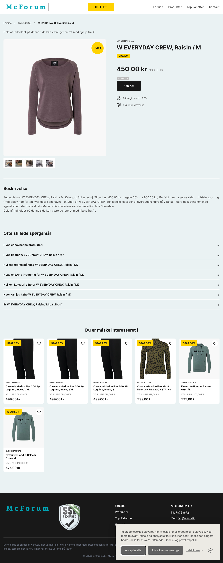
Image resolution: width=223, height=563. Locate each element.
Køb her (129, 86)
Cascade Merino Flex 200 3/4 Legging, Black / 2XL (23, 388)
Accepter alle (133, 550)
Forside (158, 7)
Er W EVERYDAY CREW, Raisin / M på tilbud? (33, 304)
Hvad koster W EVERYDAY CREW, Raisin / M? (33, 255)
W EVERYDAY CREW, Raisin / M (55, 22)
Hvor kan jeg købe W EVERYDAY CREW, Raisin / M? (37, 294)
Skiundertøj (24, 22)
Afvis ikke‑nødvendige (165, 550)
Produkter (175, 7)
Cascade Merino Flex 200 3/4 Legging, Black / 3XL (66, 388)
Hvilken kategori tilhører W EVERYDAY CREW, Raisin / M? (41, 284)
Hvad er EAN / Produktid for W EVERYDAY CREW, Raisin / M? (43, 274)
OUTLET (101, 7)
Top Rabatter (195, 7)
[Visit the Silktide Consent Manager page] (210, 550)
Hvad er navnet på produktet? (23, 245)
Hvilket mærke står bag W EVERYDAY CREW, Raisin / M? (40, 264)
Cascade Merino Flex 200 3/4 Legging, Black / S (110, 388)
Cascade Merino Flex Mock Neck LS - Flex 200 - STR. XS (154, 388)
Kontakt (214, 7)
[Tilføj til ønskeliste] (39, 343)
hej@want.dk (186, 518)
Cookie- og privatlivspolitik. (181, 540)
